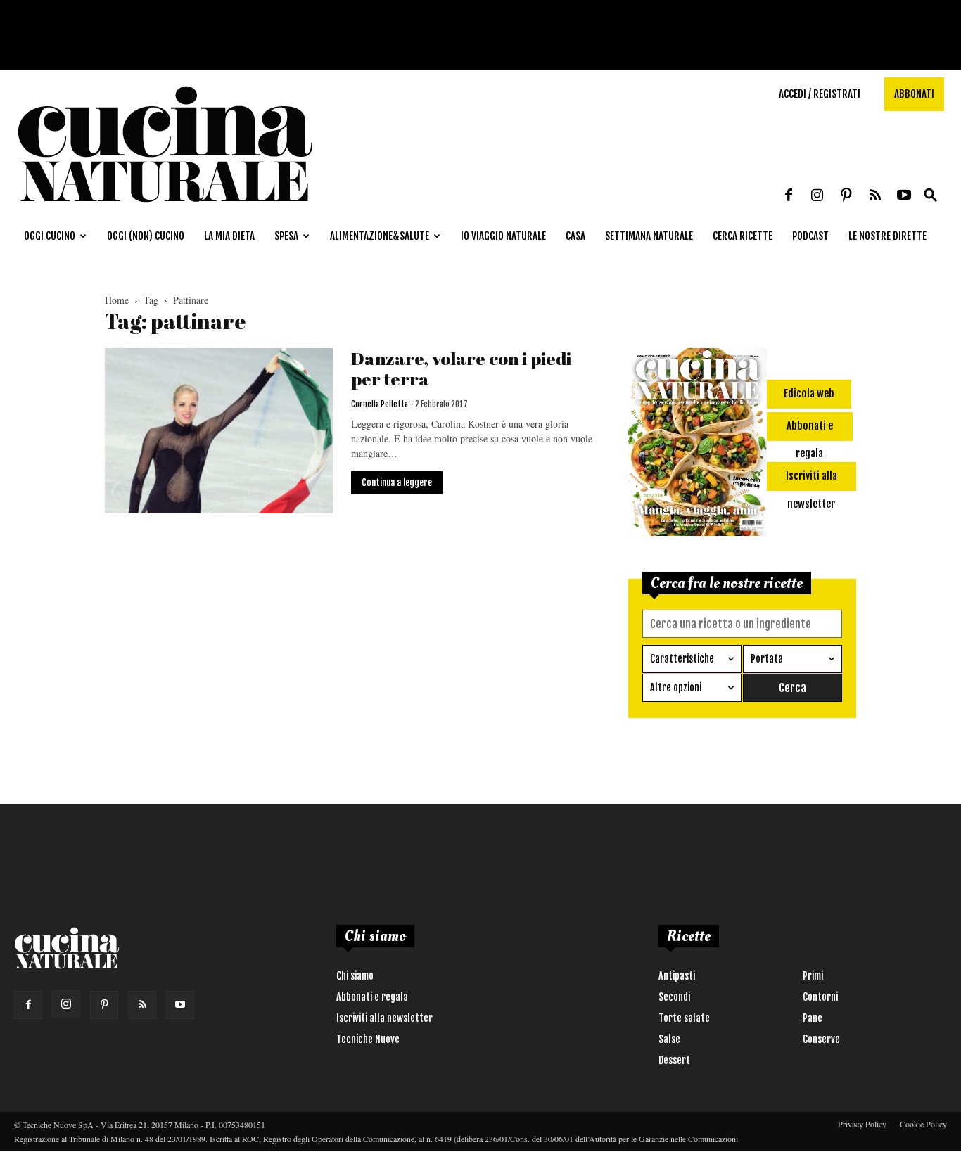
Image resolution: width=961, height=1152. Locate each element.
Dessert (674, 1060)
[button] (930, 196)
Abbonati (914, 94)
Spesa (286, 236)
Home (117, 300)
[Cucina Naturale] (164, 207)
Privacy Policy (862, 1123)
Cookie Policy (923, 1123)
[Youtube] (904, 196)
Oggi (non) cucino (145, 236)
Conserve (821, 1039)
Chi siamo (355, 976)
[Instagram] (817, 196)
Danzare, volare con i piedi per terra (461, 368)
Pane (812, 1018)
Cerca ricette (742, 236)
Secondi (674, 997)
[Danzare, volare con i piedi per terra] (219, 430)
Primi (813, 976)
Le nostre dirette (887, 236)
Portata (767, 659)
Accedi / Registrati (819, 94)
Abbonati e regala (372, 997)
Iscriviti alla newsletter (384, 1018)
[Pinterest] (846, 196)
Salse (669, 1039)
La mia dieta (229, 236)
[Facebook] (788, 196)
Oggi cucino (49, 236)
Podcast (810, 236)
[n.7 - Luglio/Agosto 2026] (697, 444)
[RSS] (875, 196)
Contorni (820, 997)
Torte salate (684, 1018)
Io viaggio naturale (503, 236)
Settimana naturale (649, 236)
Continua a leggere (397, 482)
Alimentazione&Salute (379, 236)
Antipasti (676, 976)
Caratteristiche (682, 659)
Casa (575, 236)
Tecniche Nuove (368, 1039)
